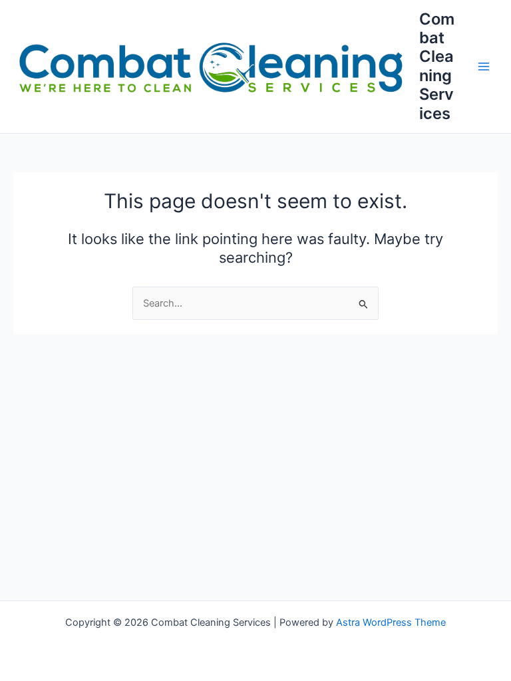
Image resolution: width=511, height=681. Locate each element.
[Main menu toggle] (484, 66)
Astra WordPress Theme (391, 622)
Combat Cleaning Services (436, 66)
